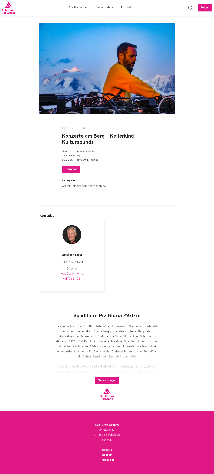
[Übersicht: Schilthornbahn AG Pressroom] (8, 8)
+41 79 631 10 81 (72, 279)
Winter (66, 186)
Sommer (76, 186)
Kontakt (126, 7)
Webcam (107, 455)
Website (107, 450)
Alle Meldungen (78, 7)
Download (71, 169)
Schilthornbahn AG (94, 186)
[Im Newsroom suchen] (190, 7)
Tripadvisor (107, 460)
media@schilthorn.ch (72, 274)
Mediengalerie (105, 7)
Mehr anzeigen (107, 380)
